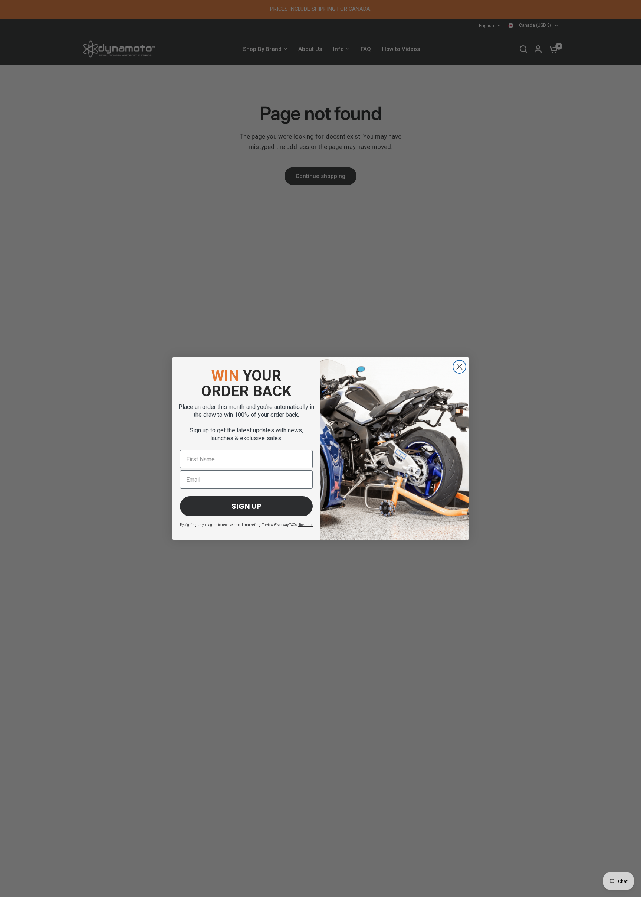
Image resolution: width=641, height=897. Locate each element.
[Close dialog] (459, 366)
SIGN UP (246, 506)
